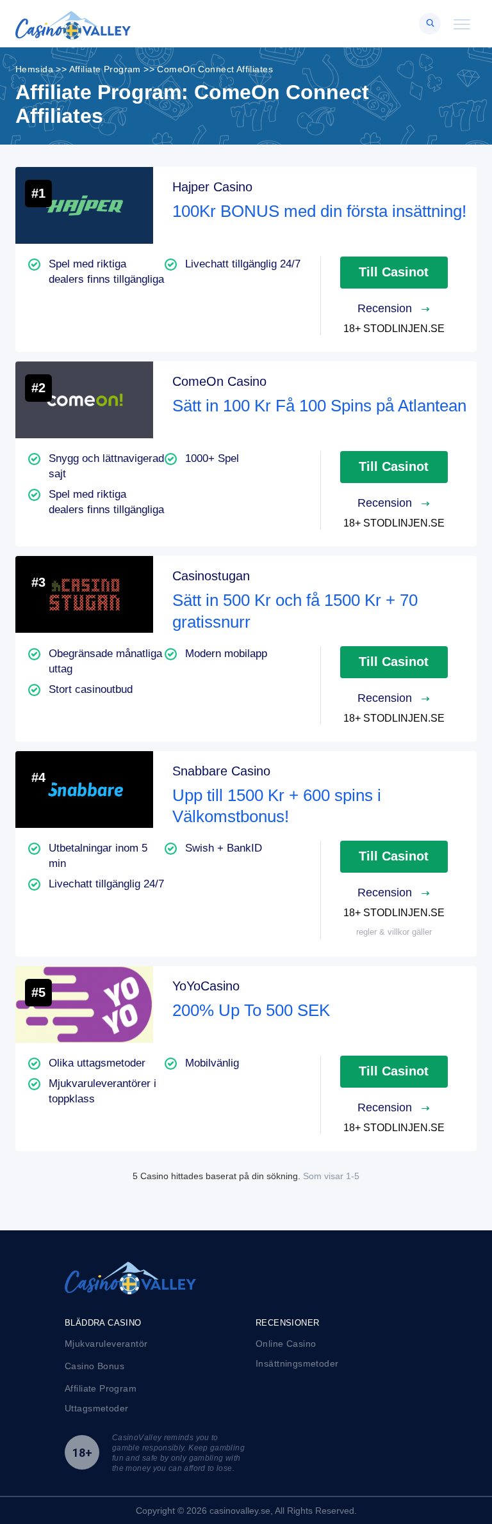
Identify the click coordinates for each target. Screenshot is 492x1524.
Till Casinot (394, 272)
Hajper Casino (212, 187)
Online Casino (286, 1343)
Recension (386, 308)
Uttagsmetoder (96, 1408)
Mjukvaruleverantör (106, 1343)
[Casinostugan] (84, 594)
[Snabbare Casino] (84, 789)
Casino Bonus (94, 1366)
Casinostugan (211, 576)
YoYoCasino (206, 986)
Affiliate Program (100, 1388)
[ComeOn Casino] (84, 399)
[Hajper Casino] (84, 205)
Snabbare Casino (221, 771)
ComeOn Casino (219, 381)
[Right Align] (430, 24)
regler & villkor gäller (394, 932)
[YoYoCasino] (84, 1004)
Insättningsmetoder (297, 1363)
